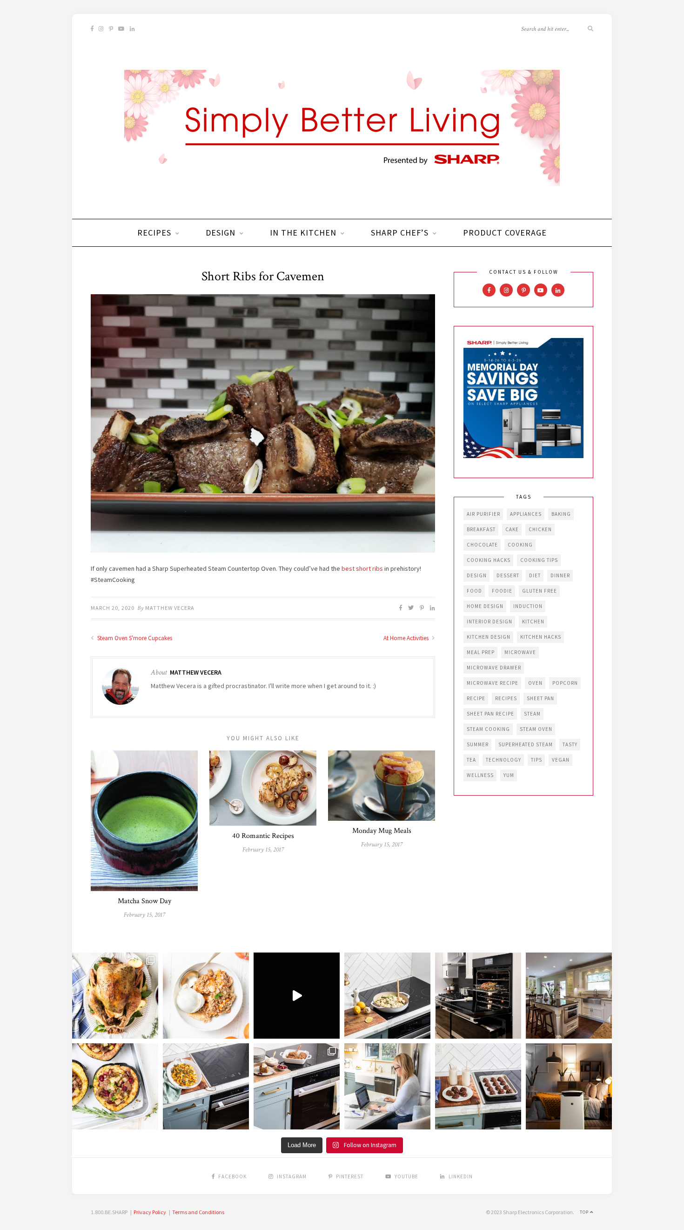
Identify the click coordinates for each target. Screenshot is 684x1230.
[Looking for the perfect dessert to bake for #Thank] (206, 996)
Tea (471, 760)
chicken (540, 529)
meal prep (481, 652)
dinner (560, 575)
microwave (520, 652)
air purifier (483, 514)
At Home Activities (406, 638)
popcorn (565, 683)
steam (532, 713)
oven (535, 683)
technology (503, 760)
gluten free (539, 591)
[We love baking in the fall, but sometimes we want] (478, 1086)
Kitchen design (488, 637)
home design (485, 606)
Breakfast (481, 529)
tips (536, 760)
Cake (512, 529)
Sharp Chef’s (400, 232)
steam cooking (488, 729)
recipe (476, 698)
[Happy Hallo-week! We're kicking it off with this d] (297, 1086)
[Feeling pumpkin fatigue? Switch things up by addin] (115, 1086)
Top (585, 1212)
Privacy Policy (150, 1212)
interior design (489, 621)
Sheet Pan (540, 698)
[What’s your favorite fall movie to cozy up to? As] (297, 996)
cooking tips (539, 560)
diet (535, 575)
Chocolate (482, 544)
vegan (561, 760)
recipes (506, 698)
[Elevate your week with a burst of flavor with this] (387, 996)
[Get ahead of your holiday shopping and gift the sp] (569, 1086)
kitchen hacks (540, 637)
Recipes (154, 232)
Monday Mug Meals (381, 831)
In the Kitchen (303, 232)
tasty (570, 744)
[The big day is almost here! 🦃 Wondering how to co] (115, 996)
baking (561, 514)
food (474, 591)
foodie (502, 591)
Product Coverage (505, 232)
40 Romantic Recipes (263, 836)
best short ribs (362, 568)
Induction (528, 606)
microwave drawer (494, 667)
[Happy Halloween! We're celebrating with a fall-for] (206, 1086)
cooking (520, 544)
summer (478, 744)
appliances (526, 514)
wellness (480, 775)
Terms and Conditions (198, 1212)
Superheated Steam (525, 744)
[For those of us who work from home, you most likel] (387, 1086)
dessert (507, 575)
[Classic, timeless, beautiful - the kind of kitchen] (569, 996)
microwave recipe (492, 683)
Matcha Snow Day (144, 901)
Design (220, 232)
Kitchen (533, 621)
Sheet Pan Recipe (490, 713)
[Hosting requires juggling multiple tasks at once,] (478, 996)
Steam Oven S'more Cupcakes (134, 638)
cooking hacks (488, 560)
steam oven (536, 729)
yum (508, 775)
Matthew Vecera (169, 607)
